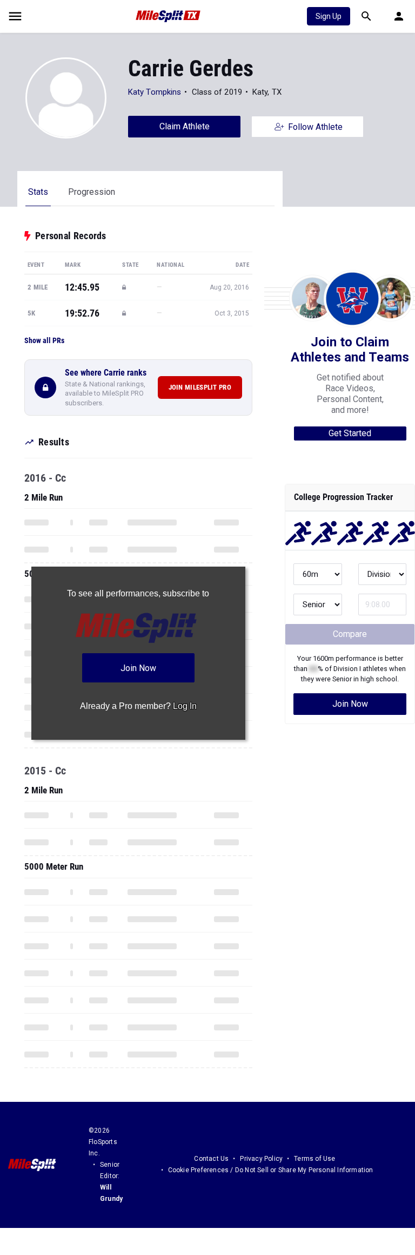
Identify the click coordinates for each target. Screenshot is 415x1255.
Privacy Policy (261, 1158)
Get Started (350, 433)
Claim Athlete (184, 126)
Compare (350, 634)
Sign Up (329, 16)
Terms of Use (314, 1158)
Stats (38, 192)
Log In (185, 706)
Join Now (350, 704)
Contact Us (211, 1158)
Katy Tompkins (154, 92)
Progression (91, 192)
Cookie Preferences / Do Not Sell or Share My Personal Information (270, 1170)
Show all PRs (44, 340)
